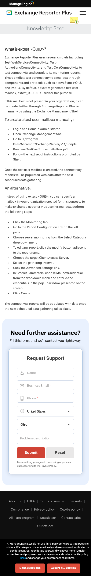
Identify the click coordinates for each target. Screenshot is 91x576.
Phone (31, 398)
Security (76, 501)
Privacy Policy (48, 466)
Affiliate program (22, 517)
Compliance (20, 509)
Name (31, 373)
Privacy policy (44, 509)
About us (15, 501)
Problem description (35, 438)
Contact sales (71, 517)
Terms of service (52, 501)
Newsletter (48, 517)
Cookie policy (70, 509)
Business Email (38, 385)
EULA (31, 501)
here (23, 558)
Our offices (45, 526)
